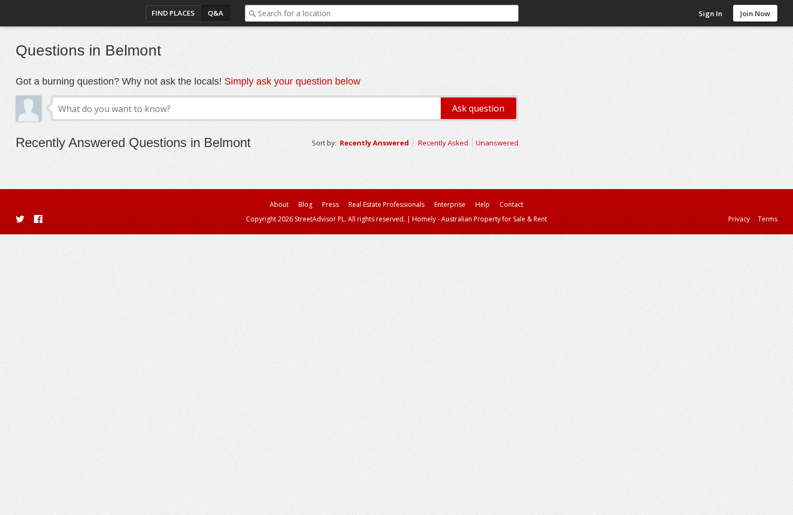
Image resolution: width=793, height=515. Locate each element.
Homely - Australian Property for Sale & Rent (479, 219)
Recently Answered (374, 143)
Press (330, 204)
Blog (305, 204)
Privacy (739, 219)
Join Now (755, 13)
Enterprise (450, 204)
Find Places (173, 13)
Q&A (215, 13)
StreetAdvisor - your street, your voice (59, 13)
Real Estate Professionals (386, 204)
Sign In (710, 13)
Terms (767, 219)
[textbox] (388, 13)
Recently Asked (443, 143)
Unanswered (497, 143)
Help (482, 204)
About (279, 204)
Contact (511, 204)
